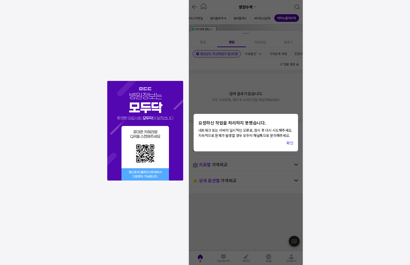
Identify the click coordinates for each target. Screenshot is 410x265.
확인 (289, 143)
